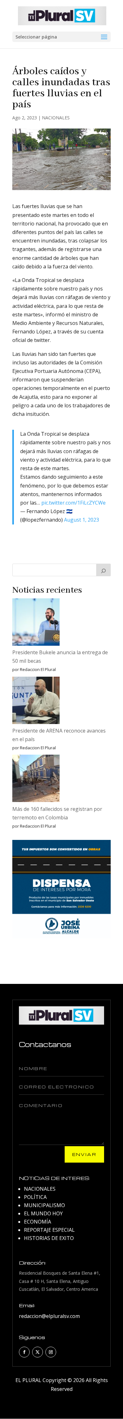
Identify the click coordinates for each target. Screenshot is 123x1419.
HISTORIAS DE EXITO (49, 1238)
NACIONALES (56, 118)
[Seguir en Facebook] (24, 1352)
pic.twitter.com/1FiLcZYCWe (73, 502)
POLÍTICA (35, 1197)
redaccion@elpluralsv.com (49, 1316)
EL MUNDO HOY (43, 1213)
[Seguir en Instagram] (50, 1352)
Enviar (84, 1154)
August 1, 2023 (81, 519)
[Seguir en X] (37, 1352)
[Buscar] (103, 570)
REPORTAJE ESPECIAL (49, 1229)
